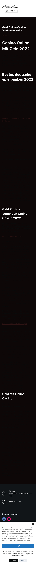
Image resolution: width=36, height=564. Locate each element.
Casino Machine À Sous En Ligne (14, 324)
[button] (33, 524)
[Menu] (33, 9)
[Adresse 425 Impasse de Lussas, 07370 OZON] (4, 493)
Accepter (18, 546)
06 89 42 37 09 (15, 501)
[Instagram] (9, 519)
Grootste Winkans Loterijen (12, 236)
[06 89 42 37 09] (4, 501)
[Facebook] (4, 519)
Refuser (23, 560)
